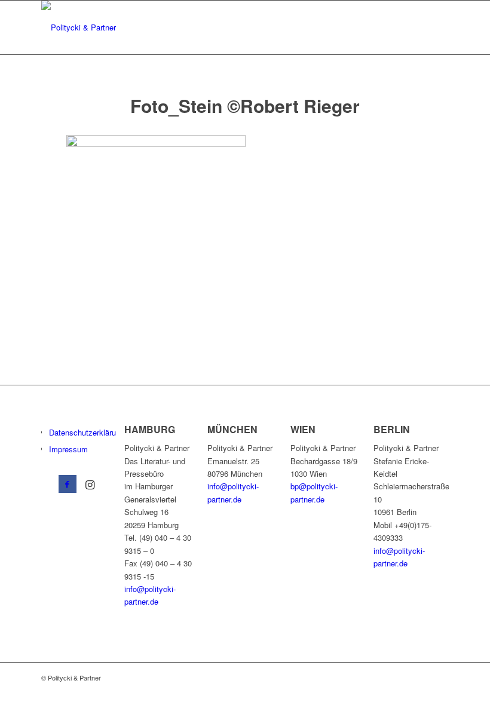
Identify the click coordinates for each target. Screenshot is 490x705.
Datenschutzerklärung (86, 432)
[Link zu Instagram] (90, 484)
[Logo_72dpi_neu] (78, 27)
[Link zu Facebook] (67, 484)
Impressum (68, 449)
